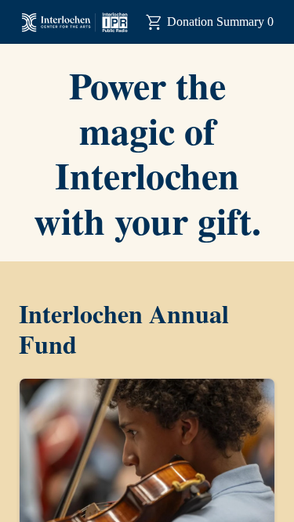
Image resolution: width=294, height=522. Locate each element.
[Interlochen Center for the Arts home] (74, 22)
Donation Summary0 (220, 21)
